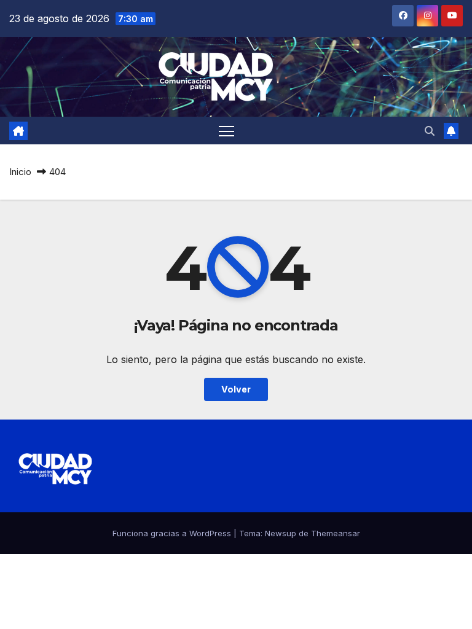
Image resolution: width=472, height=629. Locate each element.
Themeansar (335, 533)
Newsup (280, 533)
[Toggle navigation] (226, 130)
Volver (236, 389)
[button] (430, 131)
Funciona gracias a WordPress (173, 533)
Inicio (20, 172)
